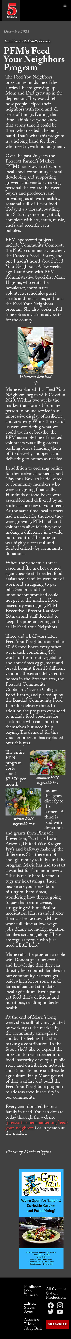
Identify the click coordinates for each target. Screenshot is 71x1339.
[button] (65, 10)
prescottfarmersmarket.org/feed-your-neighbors (37, 1126)
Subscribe (57, 1324)
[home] (12, 10)
